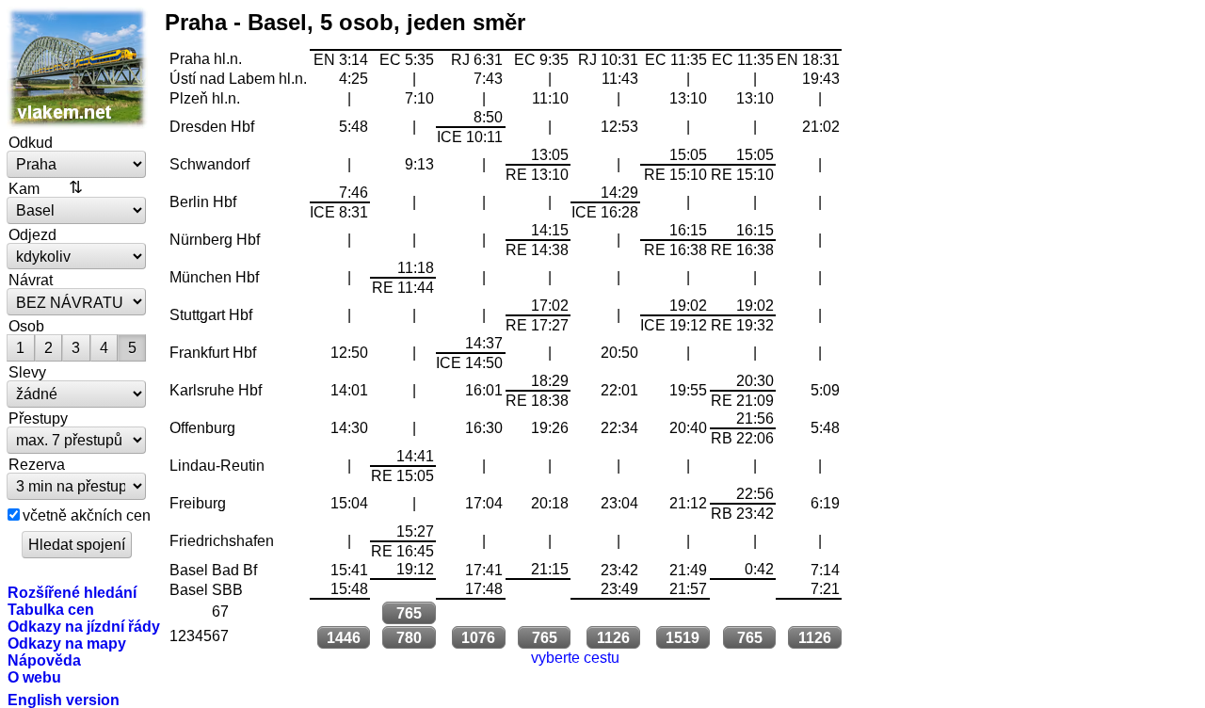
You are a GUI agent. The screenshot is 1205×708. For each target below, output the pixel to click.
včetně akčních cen (87, 515)
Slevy (27, 371)
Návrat (30, 279)
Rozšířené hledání (72, 592)
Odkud (30, 142)
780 (409, 637)
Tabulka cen (51, 609)
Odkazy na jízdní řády (84, 626)
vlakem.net (77, 68)
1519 (682, 637)
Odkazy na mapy (67, 643)
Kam (24, 188)
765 (409, 612)
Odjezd (32, 234)
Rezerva (36, 464)
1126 (613, 637)
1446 (344, 637)
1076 (478, 637)
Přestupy (38, 418)
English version (64, 699)
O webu (34, 676)
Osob (26, 325)
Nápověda (44, 660)
